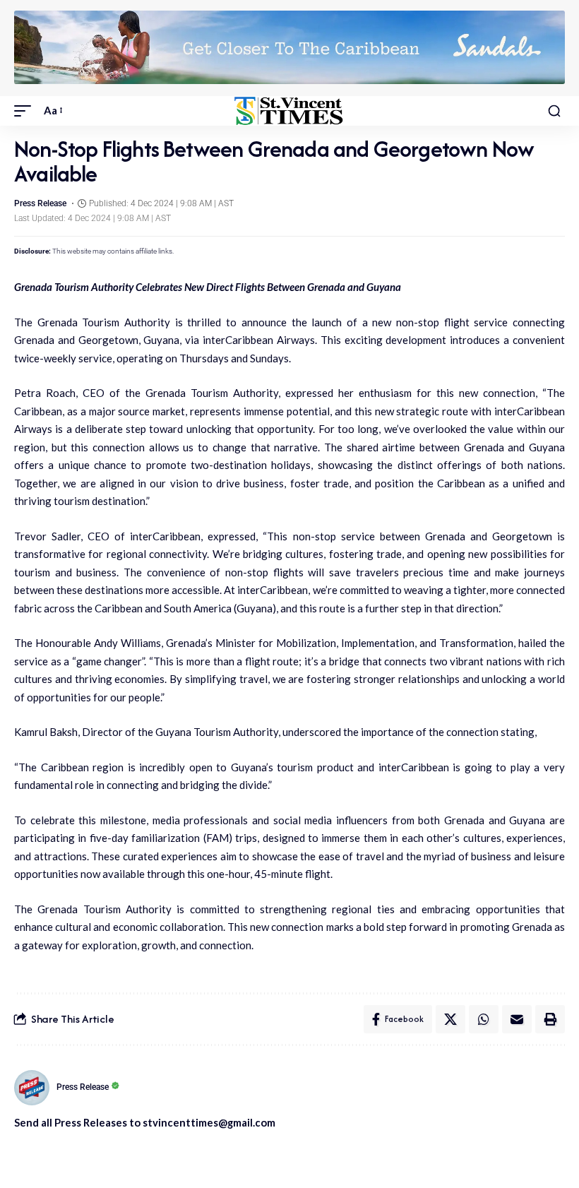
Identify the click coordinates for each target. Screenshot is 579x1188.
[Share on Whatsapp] (484, 1019)
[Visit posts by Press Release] (31, 1087)
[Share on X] (450, 1019)
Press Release (40, 203)
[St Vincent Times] (289, 111)
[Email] (517, 1019)
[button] (26, 111)
